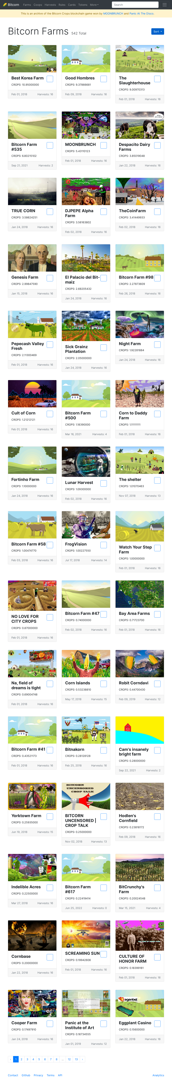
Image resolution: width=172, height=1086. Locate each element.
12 (69, 1059)
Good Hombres (80, 78)
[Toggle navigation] (164, 4)
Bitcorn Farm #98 (136, 277)
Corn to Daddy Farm (133, 415)
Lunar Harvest (79, 482)
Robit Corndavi (133, 682)
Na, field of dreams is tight (26, 685)
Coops (38, 4)
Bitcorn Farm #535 (24, 147)
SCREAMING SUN (82, 953)
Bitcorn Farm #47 (82, 613)
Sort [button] (157, 31)
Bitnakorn (74, 749)
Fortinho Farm (25, 479)
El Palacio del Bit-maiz (82, 280)
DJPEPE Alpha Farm (79, 213)
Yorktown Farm (26, 815)
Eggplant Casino (135, 1022)
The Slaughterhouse (134, 80)
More (93, 4)
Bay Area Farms (134, 613)
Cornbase (21, 956)
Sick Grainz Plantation (76, 349)
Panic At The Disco (142, 13)
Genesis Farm (24, 277)
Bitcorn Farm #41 (28, 749)
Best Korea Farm (27, 78)
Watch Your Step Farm (135, 549)
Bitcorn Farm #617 (78, 889)
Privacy (38, 1075)
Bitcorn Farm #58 (28, 544)
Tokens (82, 4)
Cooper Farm (24, 1022)
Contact (13, 1075)
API (60, 1075)
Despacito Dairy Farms (134, 147)
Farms (27, 4)
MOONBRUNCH (113, 13)
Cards (72, 4)
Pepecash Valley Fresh (27, 346)
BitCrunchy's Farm (131, 889)
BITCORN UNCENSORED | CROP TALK (80, 820)
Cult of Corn (23, 413)
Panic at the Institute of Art (79, 1025)
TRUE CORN (23, 210)
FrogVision (76, 544)
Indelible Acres (26, 886)
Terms (50, 1075)
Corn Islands (77, 682)
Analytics (158, 1075)
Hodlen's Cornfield (128, 818)
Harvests (50, 4)
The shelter (130, 479)
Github (26, 1075)
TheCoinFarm (132, 210)
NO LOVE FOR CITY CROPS (25, 619)
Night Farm (130, 343)
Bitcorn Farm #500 (78, 415)
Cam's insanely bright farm (134, 752)
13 (76, 1059)
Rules (62, 4)
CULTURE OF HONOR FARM (132, 959)
